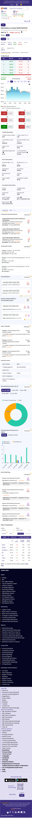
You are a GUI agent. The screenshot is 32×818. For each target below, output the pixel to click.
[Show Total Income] (5, 441)
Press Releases (20, 2)
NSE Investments (7, 725)
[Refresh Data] (26, 30)
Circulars (26, 1)
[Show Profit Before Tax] (17, 441)
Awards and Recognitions (10, 694)
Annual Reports (7, 656)
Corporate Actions (8, 650)
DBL (3, 24)
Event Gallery (6, 698)
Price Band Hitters (8, 589)
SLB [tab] (8, 39)
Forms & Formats (7, 682)
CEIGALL (3, 558)
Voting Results (6, 664)
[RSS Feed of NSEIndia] (24, 812)
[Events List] (21, 5)
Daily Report (5, 2)
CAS (4, 1)
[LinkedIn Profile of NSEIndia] (16, 812)
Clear (10, 533)
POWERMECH (4, 550)
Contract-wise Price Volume (11, 634)
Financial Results (7, 652)
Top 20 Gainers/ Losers (9, 583)
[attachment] (28, 221)
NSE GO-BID (12, 794)
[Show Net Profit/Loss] (6, 443)
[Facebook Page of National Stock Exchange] (10, 812)
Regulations (6, 696)
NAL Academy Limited (9, 711)
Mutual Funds (6, 736)
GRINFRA (4, 547)
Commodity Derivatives (9, 619)
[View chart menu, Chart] (29, 84)
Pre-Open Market (7, 582)
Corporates (15, 2)
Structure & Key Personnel (10, 692)
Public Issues (6, 748)
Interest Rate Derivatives (10, 621)
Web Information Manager (10, 708)
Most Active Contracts (9, 612)
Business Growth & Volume (11, 642)
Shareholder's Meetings (9, 662)
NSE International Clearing (10, 723)
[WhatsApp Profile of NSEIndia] (8, 812)
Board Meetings (7, 654)
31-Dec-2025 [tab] (23, 390)
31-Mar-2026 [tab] (15, 390)
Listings (20, 1)
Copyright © (5, 803)
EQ (7, 35)
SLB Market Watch (8, 603)
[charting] (28, 81)
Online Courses (7, 680)
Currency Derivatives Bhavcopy (12, 636)
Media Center (6, 678)
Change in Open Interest (10, 615)
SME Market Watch (8, 593)
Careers (4, 704)
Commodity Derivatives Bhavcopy (13, 638)
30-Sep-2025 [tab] (5, 393)
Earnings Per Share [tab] (13, 435)
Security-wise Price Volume (11, 632)
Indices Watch (6, 595)
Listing (4, 578)
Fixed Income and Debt (9, 746)
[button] (6, 18)
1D (11, 81)
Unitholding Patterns (8, 660)
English (11, 4)
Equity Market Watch (9, 591)
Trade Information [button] (6, 52)
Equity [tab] (3, 39)
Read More (18, 223)
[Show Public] (19, 400)
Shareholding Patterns (9, 658)
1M (18, 81)
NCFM (21, 795)
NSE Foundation (7, 717)
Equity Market (6, 731)
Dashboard (5, 210)
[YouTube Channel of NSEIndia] (19, 812)
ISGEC (3, 560)
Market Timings (7, 675)
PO (8, 81)
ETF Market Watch (8, 597)
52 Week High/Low (8, 587)
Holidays (10, 2)
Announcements (7, 648)
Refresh (4, 533)
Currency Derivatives (9, 617)
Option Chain (8, 1)
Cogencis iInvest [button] (24, 52)
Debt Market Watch (8, 599)
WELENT (3, 544)
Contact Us (26, 2)
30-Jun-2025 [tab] (13, 393)
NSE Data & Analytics (9, 715)
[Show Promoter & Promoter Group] (9, 400)
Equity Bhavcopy (7, 628)
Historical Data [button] (15, 52)
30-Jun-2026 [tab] (6, 390)
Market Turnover (15, 1)
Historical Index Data (8, 640)
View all (4, 727)
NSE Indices (6, 719)
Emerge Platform (7, 734)
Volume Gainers (7, 585)
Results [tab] (4, 435)
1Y (21, 81)
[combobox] (17, 8)
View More (27, 215)
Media (4, 700)
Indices (4, 733)
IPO (23, 1)
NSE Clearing (6, 713)
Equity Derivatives (8, 738)
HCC (3, 555)
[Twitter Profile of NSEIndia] (13, 812)
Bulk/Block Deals (7, 601)
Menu (26, 21)
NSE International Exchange (11, 721)
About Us (5, 690)
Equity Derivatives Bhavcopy (11, 630)
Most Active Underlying (9, 614)
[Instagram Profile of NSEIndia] (21, 812)
